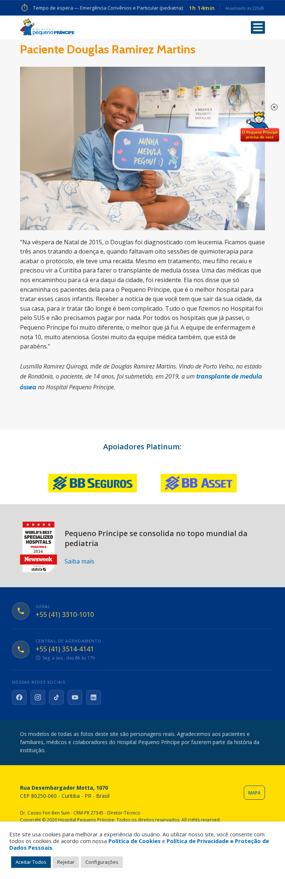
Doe (260, 126)
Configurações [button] (101, 862)
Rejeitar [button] (66, 862)
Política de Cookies (134, 841)
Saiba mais (79, 561)
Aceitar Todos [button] (31, 862)
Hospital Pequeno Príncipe (47, 27)
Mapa (254, 793)
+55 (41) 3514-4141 (65, 649)
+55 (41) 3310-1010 (65, 615)
